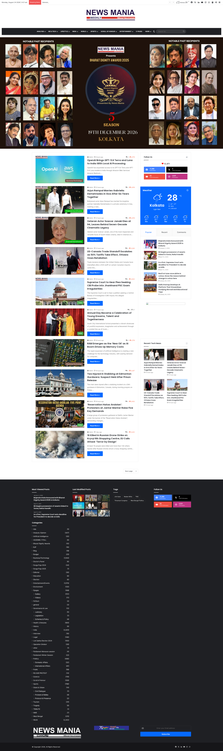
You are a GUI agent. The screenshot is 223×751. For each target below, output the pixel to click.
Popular (148, 232)
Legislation (39, 616)
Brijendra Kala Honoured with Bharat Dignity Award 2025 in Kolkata (170, 243)
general (36, 605)
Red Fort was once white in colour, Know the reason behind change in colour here (171, 276)
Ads (34, 529)
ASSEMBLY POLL (39, 540)
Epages (36, 590)
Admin (91, 157)
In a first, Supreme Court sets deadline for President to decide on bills (172, 264)
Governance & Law (40, 608)
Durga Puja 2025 (39, 569)
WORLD (83, 31)
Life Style (118, 496)
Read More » (95, 178)
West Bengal (38, 716)
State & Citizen (38, 687)
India (35, 630)
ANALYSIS (40, 31)
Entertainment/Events (41, 583)
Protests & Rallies (41, 695)
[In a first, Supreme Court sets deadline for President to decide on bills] (150, 265)
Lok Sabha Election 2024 (42, 641)
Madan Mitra (128, 496)
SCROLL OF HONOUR (108, 31)
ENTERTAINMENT (125, 31)
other (35, 648)
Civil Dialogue (40, 691)
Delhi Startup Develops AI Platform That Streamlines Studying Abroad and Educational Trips (172, 288)
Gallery (37, 594)
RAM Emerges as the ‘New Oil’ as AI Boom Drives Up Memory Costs (107, 345)
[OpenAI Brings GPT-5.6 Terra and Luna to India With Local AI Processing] (78, 505)
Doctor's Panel (38, 561)
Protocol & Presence (43, 698)
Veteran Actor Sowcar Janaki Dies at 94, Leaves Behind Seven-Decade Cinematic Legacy (109, 224)
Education (37, 576)
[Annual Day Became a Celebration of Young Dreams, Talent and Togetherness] (78, 498)
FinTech (36, 601)
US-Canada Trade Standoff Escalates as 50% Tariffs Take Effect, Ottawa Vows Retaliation (109, 255)
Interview (36, 633)
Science (36, 677)
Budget (36, 554)
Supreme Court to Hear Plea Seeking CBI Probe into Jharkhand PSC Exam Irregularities (109, 285)
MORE (147, 31)
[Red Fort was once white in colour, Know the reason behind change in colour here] (150, 276)
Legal (35, 637)
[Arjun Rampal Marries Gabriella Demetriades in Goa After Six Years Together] (154, 354)
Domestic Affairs (41, 662)
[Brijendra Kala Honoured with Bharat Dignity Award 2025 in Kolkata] (150, 244)
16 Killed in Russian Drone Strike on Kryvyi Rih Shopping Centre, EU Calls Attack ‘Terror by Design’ (108, 438)
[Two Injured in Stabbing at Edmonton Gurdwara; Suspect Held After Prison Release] (91, 513)
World (35, 720)
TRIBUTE (36, 709)
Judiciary (38, 612)
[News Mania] (111, 15)
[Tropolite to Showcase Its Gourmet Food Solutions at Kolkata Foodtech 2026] (91, 498)
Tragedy (36, 705)
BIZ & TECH (52, 31)
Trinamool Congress (121, 500)
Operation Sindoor (40, 644)
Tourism (36, 702)
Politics (36, 659)
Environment (38, 587)
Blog (35, 551)
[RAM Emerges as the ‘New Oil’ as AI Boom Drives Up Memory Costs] (104, 498)
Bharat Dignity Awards (41, 543)
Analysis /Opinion (39, 533)
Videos (37, 598)
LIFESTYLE (64, 31)
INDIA (74, 31)
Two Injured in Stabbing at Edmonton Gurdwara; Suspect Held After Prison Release (109, 377)
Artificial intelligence (40, 536)
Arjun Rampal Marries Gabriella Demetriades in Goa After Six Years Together (108, 194)
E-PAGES (139, 31)
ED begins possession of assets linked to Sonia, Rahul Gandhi (171, 253)
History (36, 626)
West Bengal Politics (137, 500)
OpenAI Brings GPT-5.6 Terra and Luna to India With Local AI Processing (110, 162)
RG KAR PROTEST (40, 673)
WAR (35, 713)
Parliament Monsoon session (44, 651)
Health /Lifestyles (39, 623)
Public (35, 669)
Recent (164, 232)
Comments (181, 232)
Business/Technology (41, 558)
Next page (129, 471)
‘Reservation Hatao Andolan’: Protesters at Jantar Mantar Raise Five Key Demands (110, 408)
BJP (34, 547)
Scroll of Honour (39, 680)
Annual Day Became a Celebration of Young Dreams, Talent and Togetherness (109, 316)
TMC (137, 496)
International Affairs (42, 666)
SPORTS (93, 31)
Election (36, 579)
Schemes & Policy (42, 619)
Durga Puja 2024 (39, 565)
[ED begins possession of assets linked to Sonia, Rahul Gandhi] (150, 255)
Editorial (36, 572)
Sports (35, 684)
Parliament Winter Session (43, 655)
